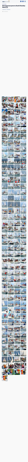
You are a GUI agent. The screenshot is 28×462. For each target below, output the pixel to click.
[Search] (23, 1)
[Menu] (25, 1)
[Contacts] (21, 1)
